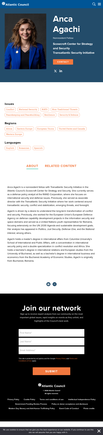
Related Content (61, 166)
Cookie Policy (29, 399)
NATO (44, 109)
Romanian (24, 148)
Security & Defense (69, 114)
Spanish (38, 148)
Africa (9, 128)
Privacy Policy (61, 359)
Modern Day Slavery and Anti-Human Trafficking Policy (32, 408)
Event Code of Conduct (69, 408)
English (10, 148)
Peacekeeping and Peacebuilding (23, 114)
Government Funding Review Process (31, 404)
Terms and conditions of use (52, 399)
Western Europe (14, 134)
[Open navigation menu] (99, 4)
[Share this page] (55, 284)
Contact (63, 61)
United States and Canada (72, 128)
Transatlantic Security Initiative (73, 52)
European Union (45, 128)
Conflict (10, 109)
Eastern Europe (24, 128)
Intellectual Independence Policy (81, 399)
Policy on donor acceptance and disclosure (70, 404)
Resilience (49, 114)
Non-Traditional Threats (65, 109)
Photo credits (89, 408)
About (32, 166)
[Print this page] (48, 284)
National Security (28, 109)
